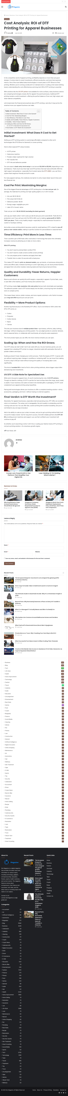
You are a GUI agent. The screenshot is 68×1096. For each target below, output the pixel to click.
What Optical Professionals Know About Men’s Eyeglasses (34, 625)
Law (6, 733)
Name (6, 545)
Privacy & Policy (47, 1090)
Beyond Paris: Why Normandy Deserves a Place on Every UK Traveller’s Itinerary (39, 918)
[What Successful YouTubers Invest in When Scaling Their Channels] (9, 643)
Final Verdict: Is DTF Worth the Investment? (18, 127)
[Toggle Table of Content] (38, 111)
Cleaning (7, 722)
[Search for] (66, 7)
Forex (48, 885)
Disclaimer (56, 1090)
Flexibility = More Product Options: (16, 122)
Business (12, 15)
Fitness (7, 730)
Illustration (8, 821)
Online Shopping (9, 747)
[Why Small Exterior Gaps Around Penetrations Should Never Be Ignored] (13, 495)
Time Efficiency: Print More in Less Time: (18, 118)
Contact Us (50, 896)
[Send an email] (12, 33)
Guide (6, 691)
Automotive (8, 756)
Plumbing (7, 810)
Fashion (7, 682)
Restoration (8, 830)
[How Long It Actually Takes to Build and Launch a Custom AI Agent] (9, 588)
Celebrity (7, 688)
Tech (6, 668)
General (7, 739)
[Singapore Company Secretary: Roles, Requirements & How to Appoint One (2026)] (34, 495)
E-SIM (7, 770)
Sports (7, 773)
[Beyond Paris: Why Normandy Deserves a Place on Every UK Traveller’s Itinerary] (9, 604)
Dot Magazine (10, 1090)
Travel (7, 685)
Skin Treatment (9, 764)
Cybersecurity (9, 813)
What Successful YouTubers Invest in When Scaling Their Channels (36, 641)
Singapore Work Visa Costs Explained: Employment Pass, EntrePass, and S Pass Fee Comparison (55, 505)
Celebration (8, 781)
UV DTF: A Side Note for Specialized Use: (19, 125)
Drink (6, 807)
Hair (6, 759)
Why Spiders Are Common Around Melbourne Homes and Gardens (36, 617)
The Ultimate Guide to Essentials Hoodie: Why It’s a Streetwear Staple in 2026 (33, 1)
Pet (6, 727)
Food (6, 708)
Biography (8, 713)
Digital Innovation (10, 744)
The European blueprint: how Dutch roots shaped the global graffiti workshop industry (39, 866)
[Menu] (2, 7)
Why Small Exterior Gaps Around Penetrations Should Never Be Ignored (12, 504)
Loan (6, 824)
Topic (6, 827)
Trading (49, 890)
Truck (6, 832)
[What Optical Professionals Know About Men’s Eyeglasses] (9, 627)
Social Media (8, 719)
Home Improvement (10, 676)
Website (37, 551)
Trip (6, 776)
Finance (7, 716)
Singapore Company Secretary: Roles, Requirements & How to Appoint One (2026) (32, 505)
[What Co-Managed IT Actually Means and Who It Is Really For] (9, 612)
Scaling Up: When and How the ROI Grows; (18, 124)
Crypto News (9, 790)
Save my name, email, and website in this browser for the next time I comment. (28, 558)
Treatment (8, 838)
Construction (8, 736)
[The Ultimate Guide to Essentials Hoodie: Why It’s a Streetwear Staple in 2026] (9, 596)
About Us (39, 1090)
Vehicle (7, 725)
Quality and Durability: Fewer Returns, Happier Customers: (23, 119)
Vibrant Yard (8, 835)
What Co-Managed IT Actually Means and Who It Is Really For (35, 609)
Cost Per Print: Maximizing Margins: (16, 115)
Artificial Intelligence (11, 742)
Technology (8, 679)
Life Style (8, 671)
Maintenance (9, 750)
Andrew (9, 33)
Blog (6, 665)
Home (7, 15)
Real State (8, 702)
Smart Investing (9, 841)
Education (8, 693)
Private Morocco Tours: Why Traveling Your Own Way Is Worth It (35, 633)
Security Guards (9, 815)
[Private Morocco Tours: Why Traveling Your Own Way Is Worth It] (9, 635)
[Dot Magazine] (13, 6)
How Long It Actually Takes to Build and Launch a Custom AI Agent (36, 586)
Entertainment (9, 699)
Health (7, 674)
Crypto (7, 710)
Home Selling (9, 801)
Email (6, 551)
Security (7, 779)
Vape (6, 767)
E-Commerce (9, 818)
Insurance (8, 796)
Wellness (7, 762)
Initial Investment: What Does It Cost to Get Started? (21, 113)
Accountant (8, 784)
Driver (7, 787)
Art (6, 753)
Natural (7, 798)
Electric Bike (8, 793)
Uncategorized (9, 696)
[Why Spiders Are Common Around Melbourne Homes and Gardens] (9, 619)
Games (7, 705)
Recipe (7, 804)
